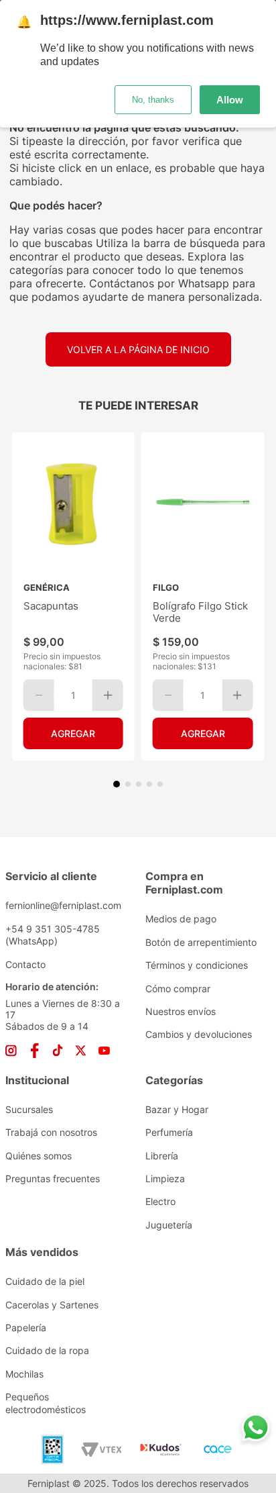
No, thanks (153, 100)
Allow (229, 99)
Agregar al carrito (73, 733)
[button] (116, 784)
